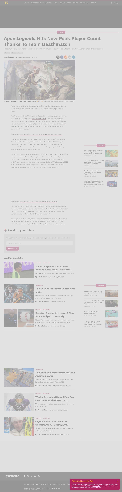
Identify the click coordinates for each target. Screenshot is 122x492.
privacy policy (96, 486)
